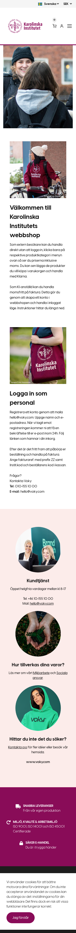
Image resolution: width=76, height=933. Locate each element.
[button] (47, 4)
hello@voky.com (42, 603)
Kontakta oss (17, 747)
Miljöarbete (41, 673)
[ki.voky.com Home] (25, 26)
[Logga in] (62, 26)
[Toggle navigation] (69, 26)
